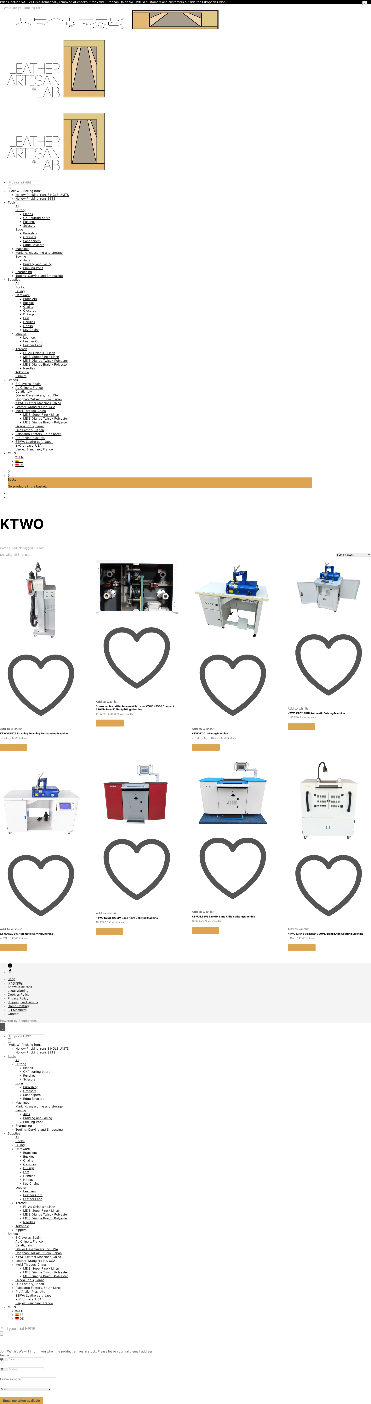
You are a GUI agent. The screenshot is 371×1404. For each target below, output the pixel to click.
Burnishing (30, 233)
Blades (28, 214)
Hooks (28, 326)
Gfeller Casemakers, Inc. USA (36, 395)
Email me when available (21, 1400)
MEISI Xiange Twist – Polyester (45, 360)
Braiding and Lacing (37, 264)
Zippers (20, 376)
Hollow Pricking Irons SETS (35, 198)
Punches (29, 222)
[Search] (9, 187)
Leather (20, 333)
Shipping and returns (23, 1002)
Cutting (20, 210)
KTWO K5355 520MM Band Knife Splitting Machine (223, 916)
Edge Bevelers (33, 245)
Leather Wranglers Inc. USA (35, 407)
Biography (15, 983)
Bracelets (30, 299)
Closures (29, 310)
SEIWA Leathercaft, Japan (34, 442)
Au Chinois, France (29, 387)
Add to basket (13, 747)
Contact (14, 1014)
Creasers (29, 237)
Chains (28, 306)
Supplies (14, 279)
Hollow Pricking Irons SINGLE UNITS (42, 195)
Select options (110, 723)
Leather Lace (32, 345)
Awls (26, 260)
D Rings (28, 314)
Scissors (29, 225)
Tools (12, 202)
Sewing (20, 256)
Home (4, 548)
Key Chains (31, 330)
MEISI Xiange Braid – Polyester (45, 364)
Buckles (28, 303)
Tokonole (22, 372)
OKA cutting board (36, 218)
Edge (19, 229)
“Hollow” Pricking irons (24, 191)
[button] (9, 472)
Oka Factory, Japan (29, 430)
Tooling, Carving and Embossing (39, 276)
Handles (29, 322)
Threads (21, 349)
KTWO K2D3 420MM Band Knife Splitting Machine (127, 917)
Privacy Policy (18, 998)
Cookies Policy (19, 994)
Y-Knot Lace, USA (28, 445)
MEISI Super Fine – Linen (41, 357)
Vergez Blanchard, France (34, 449)
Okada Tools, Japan (29, 426)
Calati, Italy (23, 391)
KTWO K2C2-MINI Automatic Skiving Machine (316, 713)
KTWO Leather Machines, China (38, 403)
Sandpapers (32, 241)
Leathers (29, 337)
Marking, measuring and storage (39, 252)
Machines (22, 249)
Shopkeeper (27, 1021)
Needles (29, 368)
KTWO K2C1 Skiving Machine (210, 733)
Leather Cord (33, 341)
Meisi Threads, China (30, 411)
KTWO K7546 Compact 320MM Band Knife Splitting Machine (325, 933)
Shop (11, 979)
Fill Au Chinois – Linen (39, 353)
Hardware (22, 295)
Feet (26, 318)
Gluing (20, 291)
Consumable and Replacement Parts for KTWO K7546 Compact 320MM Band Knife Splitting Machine (135, 708)
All (17, 206)
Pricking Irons (33, 268)
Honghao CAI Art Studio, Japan (38, 399)
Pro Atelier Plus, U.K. (30, 438)
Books (20, 287)
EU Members (17, 1010)
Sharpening (23, 272)
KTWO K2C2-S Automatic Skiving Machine (26, 933)
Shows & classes (20, 987)
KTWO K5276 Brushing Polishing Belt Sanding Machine (34, 733)
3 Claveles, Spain (28, 384)
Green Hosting (18, 1006)
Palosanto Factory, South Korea (38, 434)
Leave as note (10, 1379)
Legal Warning (18, 991)
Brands (13, 380)
